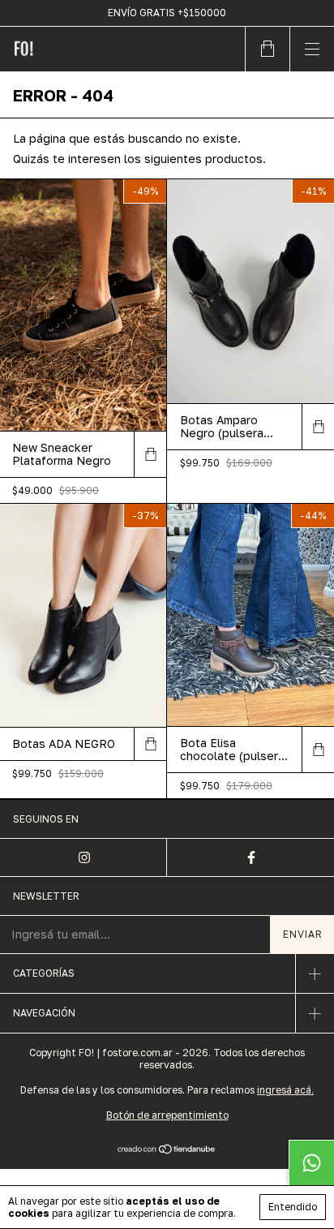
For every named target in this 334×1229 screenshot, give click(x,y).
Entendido (292, 1207)
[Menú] (311, 49)
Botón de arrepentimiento (167, 1115)
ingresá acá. (285, 1090)
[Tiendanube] (167, 1150)
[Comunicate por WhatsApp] (311, 1162)
